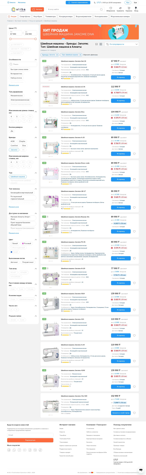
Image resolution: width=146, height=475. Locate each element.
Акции (61, 428)
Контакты (89, 442)
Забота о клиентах (92, 432)
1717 (116, 460)
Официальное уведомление (105, 472)
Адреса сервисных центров (68, 445)
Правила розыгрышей (120, 456)
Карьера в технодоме (93, 435)
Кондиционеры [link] (66, 16)
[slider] (10, 39)
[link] (90, 70)
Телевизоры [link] (50, 16)
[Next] (136, 32)
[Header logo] (17, 9)
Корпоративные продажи (94, 438)
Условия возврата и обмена (122, 438)
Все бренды (117, 449)
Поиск (15, 64)
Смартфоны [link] (25, 16)
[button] (111, 9)
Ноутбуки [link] (38, 16)
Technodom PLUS (65, 438)
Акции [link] (13, 16)
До (26, 32)
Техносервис (64, 442)
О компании (90, 428)
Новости (62, 432)
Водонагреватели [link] (83, 16)
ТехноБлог (63, 435)
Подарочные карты (66, 449)
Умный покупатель (119, 442)
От (11, 32)
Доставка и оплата (119, 435)
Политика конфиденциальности (128, 472)
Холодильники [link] (101, 16)
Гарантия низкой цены (66, 456)
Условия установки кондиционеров (125, 432)
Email (11, 435)
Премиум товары (119, 445)
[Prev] (43, 32)
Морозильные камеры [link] (120, 16)
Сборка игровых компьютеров (123, 452)
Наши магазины (91, 445)
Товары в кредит (65, 452)
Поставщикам (90, 449)
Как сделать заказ (119, 428)
